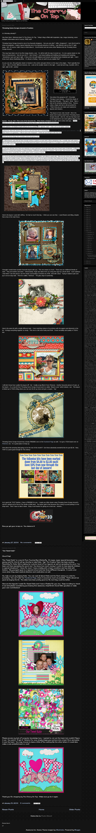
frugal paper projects (91, 442)
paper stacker (87, 480)
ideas (89, 454)
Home (41, 809)
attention (88, 381)
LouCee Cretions (88, 327)
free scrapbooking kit (89, 438)
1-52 (86, 270)
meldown (94, 463)
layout (93, 461)
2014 (87, 230)
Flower (86, 307)
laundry (90, 461)
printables (92, 490)
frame (86, 423)
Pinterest (5, 443)
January (89, 253)
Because (86, 282)
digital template (91, 410)
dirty (90, 412)
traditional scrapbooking (90, 522)
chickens (86, 394)
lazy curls (90, 462)
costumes (89, 399)
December (89, 232)
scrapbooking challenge (89, 503)
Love (93, 327)
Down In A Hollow (89, 298)
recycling (86, 496)
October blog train (88, 340)
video (92, 527)
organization (87, 474)
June (88, 243)
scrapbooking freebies (89, 504)
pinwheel (94, 483)
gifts (88, 445)
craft (88, 400)
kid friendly (86, 458)
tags (85, 514)
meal (91, 463)
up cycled (86, 526)
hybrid (86, 452)
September (90, 238)
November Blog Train (90, 339)
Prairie (92, 349)
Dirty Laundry (87, 296)
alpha (91, 379)
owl (92, 474)
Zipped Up (91, 376)
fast (85, 419)
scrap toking (91, 500)
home (94, 448)
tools (95, 520)
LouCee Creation (88, 326)
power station (90, 488)
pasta (93, 481)
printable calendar (88, 489)
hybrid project (90, 453)
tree (91, 524)
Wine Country (90, 375)
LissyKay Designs (92, 324)
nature (94, 469)
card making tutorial (88, 391)
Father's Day (88, 302)
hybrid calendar (91, 452)
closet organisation (88, 395)
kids (85, 459)
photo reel (89, 482)
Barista (86, 280)
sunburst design (91, 512)
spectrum (91, 509)
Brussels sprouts (90, 284)
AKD (88, 273)
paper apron (92, 476)
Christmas (93, 286)
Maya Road (92, 334)
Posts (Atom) (46, 816)
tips (90, 520)
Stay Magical (91, 359)
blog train (91, 386)
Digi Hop (91, 293)
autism (92, 381)
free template (88, 439)
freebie (89, 441)
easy (85, 416)
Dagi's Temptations (88, 291)
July (88, 241)
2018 (87, 223)
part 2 (92, 480)
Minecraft (86, 335)
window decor (89, 531)
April (88, 247)
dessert (86, 405)
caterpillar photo (90, 392)
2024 (87, 211)
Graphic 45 (88, 311)
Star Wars (86, 359)
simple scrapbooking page (89, 508)
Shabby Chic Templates (89, 353)
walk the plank (87, 528)
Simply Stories (91, 355)
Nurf (95, 339)
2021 (87, 217)
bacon (95, 382)
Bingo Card (87, 283)
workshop (89, 532)
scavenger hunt (88, 499)
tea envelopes (90, 515)
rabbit (90, 495)
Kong (94, 321)
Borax (86, 284)
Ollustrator (60, 830)
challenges (86, 393)
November (89, 234)
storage (93, 511)
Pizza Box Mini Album (89, 348)
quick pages (87, 495)
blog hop (86, 386)
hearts (94, 447)
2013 (87, 261)
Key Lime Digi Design (89, 320)
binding (89, 385)
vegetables (89, 527)
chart (93, 393)
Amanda (89, 277)
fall (95, 418)
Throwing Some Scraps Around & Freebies (17, 28)
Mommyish (86, 336)
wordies (86, 532)
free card (93, 426)
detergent (92, 405)
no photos (86, 471)
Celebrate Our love (88, 285)
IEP (95, 315)
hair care (87, 446)
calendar (94, 389)
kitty (95, 459)
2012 (87, 263)
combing (86, 398)
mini (93, 464)
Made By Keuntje (90, 329)
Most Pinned (91, 336)
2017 (87, 224)
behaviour (86, 385)
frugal (86, 442)
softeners (88, 509)
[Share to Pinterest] (41, 542)
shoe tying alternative (92, 505)
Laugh (89, 322)
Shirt (94, 353)
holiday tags (87, 448)
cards (93, 391)
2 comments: (25, 803)
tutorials (90, 525)
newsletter (91, 470)
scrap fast (87, 500)
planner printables (88, 487)
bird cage (93, 385)
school (92, 499)
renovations (90, 496)
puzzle (94, 494)
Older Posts (74, 809)
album (88, 379)
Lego (91, 322)
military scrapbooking (88, 464)
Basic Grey (89, 280)
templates (87, 518)
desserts (89, 405)
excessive (92, 418)
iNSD (86, 454)
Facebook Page (48, 442)
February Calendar (88, 303)
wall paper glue (92, 528)
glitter (90, 445)
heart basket (90, 447)
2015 (87, 228)
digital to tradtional (88, 411)
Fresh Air (94, 307)
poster (86, 488)
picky (91, 483)
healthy (86, 447)
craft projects (91, 400)
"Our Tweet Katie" (8, 551)
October (89, 236)
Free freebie (89, 307)
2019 (87, 221)
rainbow (92, 495)
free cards (86, 427)
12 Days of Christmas (92, 270)
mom (88, 468)
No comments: (26, 542)
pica (89, 483)
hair (85, 446)
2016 (87, 226)
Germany (90, 308)
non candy (90, 471)
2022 (87, 215)
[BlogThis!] (37, 542)
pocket (92, 487)
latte (88, 461)
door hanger (91, 413)
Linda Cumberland (90, 323)
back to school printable (89, 382)
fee (91, 420)
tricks (94, 524)
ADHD (86, 273)
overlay (90, 474)
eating (88, 416)
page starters (92, 475)
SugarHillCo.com (87, 361)
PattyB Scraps (90, 343)
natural (92, 469)
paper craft (87, 477)
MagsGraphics (92, 330)
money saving (91, 468)
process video (91, 493)
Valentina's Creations (90, 372)
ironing (86, 457)
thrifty (91, 519)
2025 (87, 209)
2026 (87, 207)
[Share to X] (38, 542)
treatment (86, 524)
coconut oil (93, 397)
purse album (90, 494)
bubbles (86, 389)
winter (93, 531)
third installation (87, 519)
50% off (89, 271)
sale (89, 497)
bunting (91, 389)
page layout (87, 475)
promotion (86, 494)
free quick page (91, 437)
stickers (89, 511)
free (93, 423)
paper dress (92, 477)
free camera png (88, 426)
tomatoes (92, 520)
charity (90, 393)
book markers (87, 387)
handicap (94, 446)
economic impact (92, 416)
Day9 (86, 292)
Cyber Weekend (90, 290)
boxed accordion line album (90, 388)
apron (86, 381)
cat (95, 391)
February (89, 251)
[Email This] (35, 542)
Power (89, 349)
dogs (87, 413)
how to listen (90, 451)
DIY (94, 290)
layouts (86, 462)
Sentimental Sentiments (89, 352)
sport (94, 509)
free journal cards (92, 431)
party (94, 480)
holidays (91, 448)
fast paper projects (89, 419)
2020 (87, 219)
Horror (88, 315)
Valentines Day (89, 373)
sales (91, 497)
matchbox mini (87, 463)
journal (88, 457)
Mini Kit (91, 335)
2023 (87, 213)
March (88, 249)
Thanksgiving (87, 362)
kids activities (88, 459)
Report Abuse (88, 201)
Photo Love (92, 346)
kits (93, 459)
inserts (91, 456)
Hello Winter (93, 314)
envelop (86, 417)
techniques (90, 516)
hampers (90, 446)
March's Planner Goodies (89, 333)
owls (94, 474)
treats (89, 524)
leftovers (93, 462)
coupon (93, 399)
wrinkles (92, 532)
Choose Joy (87, 286)
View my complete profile (90, 68)
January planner (92, 316)
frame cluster (89, 423)
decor (93, 402)
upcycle (86, 527)
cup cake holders (88, 401)
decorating (86, 404)
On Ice (93, 340)
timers (88, 520)
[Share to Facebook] (39, 542)
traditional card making (89, 521)
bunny (89, 389)
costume (86, 399)
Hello (90, 314)
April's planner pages (89, 279)
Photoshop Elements (88, 347)
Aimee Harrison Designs (90, 275)
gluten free (93, 445)
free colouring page (92, 427)
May (88, 245)
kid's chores (91, 458)
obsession (94, 471)
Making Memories (92, 332)
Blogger (77, 830)
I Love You (92, 315)
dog (85, 413)
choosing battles (91, 394)
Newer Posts (8, 809)
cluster (93, 395)
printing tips (87, 493)
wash (90, 530)
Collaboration (87, 289)
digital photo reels (90, 406)
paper (88, 476)
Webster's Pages (88, 374)
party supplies (89, 481)
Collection (91, 289)
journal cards (92, 457)
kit (91, 459)
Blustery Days (91, 283)
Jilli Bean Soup (92, 317)
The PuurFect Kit (91, 366)
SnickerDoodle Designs (89, 356)
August (89, 240)
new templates (87, 470)
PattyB (86, 343)
